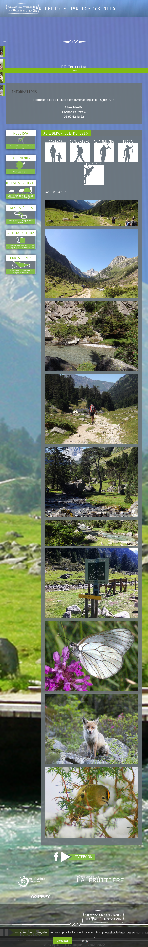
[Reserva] (21, 142)
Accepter (62, 940)
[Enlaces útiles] (20, 217)
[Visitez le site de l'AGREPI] (40, 896)
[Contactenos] (20, 267)
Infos (85, 940)
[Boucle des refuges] (20, 192)
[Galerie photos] (20, 242)
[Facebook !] (74, 856)
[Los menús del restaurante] (21, 167)
